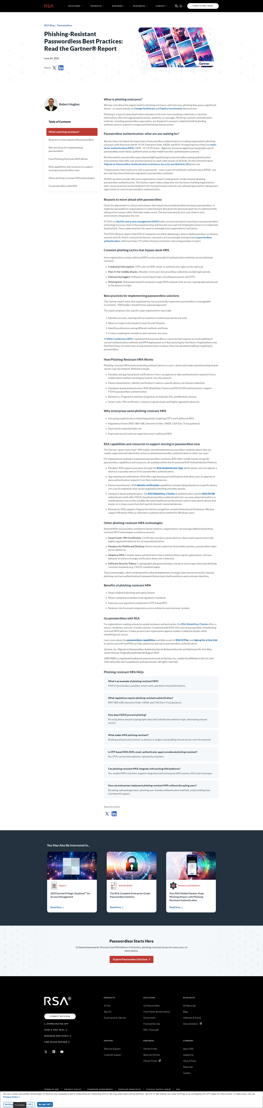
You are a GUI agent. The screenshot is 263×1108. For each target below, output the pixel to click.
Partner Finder (150, 1049)
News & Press (189, 1061)
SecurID (107, 1012)
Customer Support (112, 1055)
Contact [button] (160, 6)
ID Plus (107, 1006)
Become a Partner (151, 1055)
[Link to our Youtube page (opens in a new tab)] (61, 1051)
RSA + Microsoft (151, 1030)
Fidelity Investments (171, 108)
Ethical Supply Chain (158, 1089)
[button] (176, 6)
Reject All (26, 1104)
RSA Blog (49, 25)
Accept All (44, 1104)
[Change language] (180, 6)
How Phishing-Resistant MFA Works (68, 158)
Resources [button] (139, 6)
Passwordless (64, 25)
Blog (185, 1012)
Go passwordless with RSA (63, 185)
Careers (187, 1073)
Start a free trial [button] (203, 6)
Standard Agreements (100, 1089)
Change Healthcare (144, 108)
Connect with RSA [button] (60, 1016)
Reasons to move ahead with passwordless (71, 139)
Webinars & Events (192, 1018)
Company (188, 1041)
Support (108, 1041)
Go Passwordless (151, 1006)
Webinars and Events (56, 1036)
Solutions (149, 998)
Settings (9, 1104)
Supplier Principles (129, 1089)
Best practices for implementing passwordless (66, 149)
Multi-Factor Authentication (156, 1012)
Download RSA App (57, 1024)
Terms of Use (51, 1089)
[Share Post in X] (54, 67)
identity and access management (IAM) (137, 221)
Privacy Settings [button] (20, 1105)
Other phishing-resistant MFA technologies (72, 178)
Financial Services (151, 1024)
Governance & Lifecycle (115, 1018)
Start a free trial (54, 1030)
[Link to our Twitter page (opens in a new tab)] (45, 1051)
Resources (189, 998)
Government (149, 1018)
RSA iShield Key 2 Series (194, 624)
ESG (178, 1089)
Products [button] (96, 6)
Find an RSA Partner (55, 1042)
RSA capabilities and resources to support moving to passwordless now (71, 168)
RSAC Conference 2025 (119, 338)
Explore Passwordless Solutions (130, 959)
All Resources (189, 1006)
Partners (148, 1041)
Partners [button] (117, 6)
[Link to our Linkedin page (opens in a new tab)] (53, 1051)
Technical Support (112, 1049)
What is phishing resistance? (64, 131)
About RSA (188, 1049)
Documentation (190, 1024)
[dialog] (131, 1099)
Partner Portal (150, 1061)
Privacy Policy (73, 1089)
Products (109, 998)
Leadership (188, 1055)
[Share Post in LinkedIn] (61, 67)
